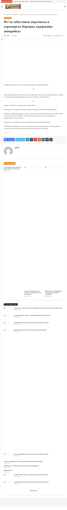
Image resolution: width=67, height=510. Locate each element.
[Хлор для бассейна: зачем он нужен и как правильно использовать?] (8, 484)
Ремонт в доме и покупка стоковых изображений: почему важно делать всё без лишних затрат (38, 308)
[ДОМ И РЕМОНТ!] (13, 6)
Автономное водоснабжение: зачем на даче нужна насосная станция (31, 322)
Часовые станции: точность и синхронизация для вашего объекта (31, 474)
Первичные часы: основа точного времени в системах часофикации (21, 466)
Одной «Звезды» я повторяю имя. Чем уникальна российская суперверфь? (54, 292)
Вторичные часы (8, 470)
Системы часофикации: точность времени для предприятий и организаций (23, 461)
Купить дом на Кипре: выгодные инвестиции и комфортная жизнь (31, 454)
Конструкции (13, 14)
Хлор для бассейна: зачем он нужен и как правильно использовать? (31, 482)
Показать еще (33, 490)
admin (8, 35)
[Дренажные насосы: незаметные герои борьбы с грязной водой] (8, 390)
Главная (7, 14)
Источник (7, 132)
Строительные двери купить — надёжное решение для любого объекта (32, 1)
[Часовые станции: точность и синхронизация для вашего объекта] (8, 477)
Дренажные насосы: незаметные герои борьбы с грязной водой (30, 330)
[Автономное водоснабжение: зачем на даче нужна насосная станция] (8, 325)
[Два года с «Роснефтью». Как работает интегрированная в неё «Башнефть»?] (33, 227)
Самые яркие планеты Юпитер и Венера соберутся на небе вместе (12, 168)
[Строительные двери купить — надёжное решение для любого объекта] (8, 317)
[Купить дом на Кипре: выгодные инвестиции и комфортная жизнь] (8, 456)
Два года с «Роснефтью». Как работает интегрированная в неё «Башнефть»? (32, 292)
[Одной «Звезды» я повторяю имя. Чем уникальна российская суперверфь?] (54, 227)
